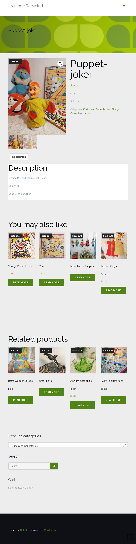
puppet (87, 113)
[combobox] (68, 444)
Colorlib (24, 530)
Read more (20, 282)
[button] (60, 64)
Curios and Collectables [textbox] (67, 446)
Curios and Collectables (96, 109)
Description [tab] (19, 156)
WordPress (49, 530)
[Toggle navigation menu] (124, 6)
